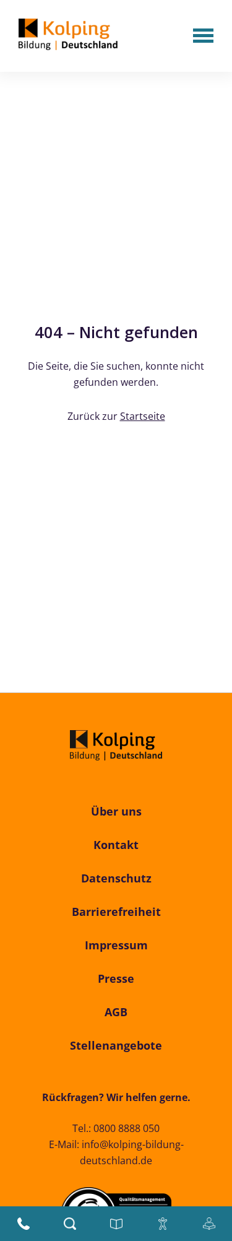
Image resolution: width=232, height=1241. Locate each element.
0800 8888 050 (126, 1128)
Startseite (142, 416)
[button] (203, 36)
